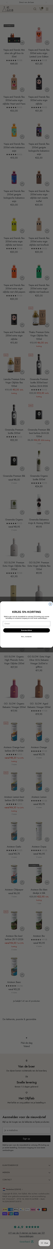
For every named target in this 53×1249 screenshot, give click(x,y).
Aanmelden (26, 630)
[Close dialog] (50, 604)
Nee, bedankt (26, 637)
